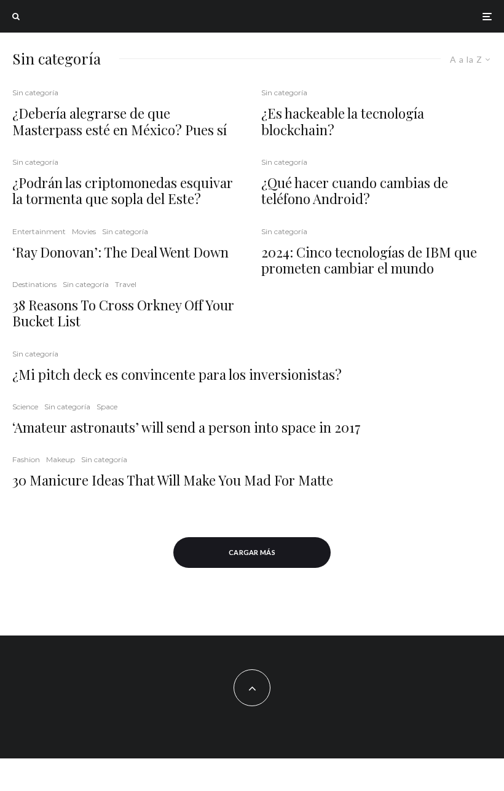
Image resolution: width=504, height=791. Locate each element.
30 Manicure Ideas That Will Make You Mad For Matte (172, 480)
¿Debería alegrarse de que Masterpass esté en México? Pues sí (119, 121)
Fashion (26, 459)
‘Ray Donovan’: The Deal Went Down (120, 252)
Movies (84, 231)
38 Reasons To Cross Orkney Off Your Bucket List (123, 313)
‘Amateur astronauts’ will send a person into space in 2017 (186, 427)
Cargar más (252, 552)
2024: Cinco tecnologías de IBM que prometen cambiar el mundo (369, 260)
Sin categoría (35, 92)
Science (25, 406)
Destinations (34, 284)
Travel (125, 284)
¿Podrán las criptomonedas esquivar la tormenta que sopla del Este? (122, 191)
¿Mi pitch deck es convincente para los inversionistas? (177, 374)
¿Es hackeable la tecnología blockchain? (342, 121)
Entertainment (39, 231)
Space (106, 406)
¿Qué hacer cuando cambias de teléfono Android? (354, 191)
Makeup (60, 459)
